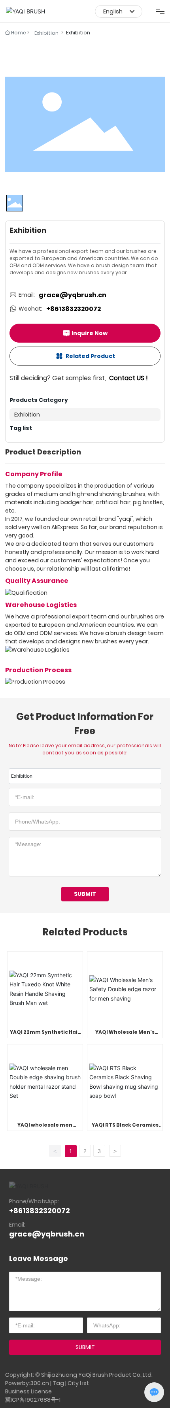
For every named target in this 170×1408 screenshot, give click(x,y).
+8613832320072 (73, 308)
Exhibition (46, 33)
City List (78, 1383)
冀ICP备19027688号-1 (32, 1400)
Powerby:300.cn (27, 1383)
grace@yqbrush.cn (72, 295)
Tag (58, 1383)
